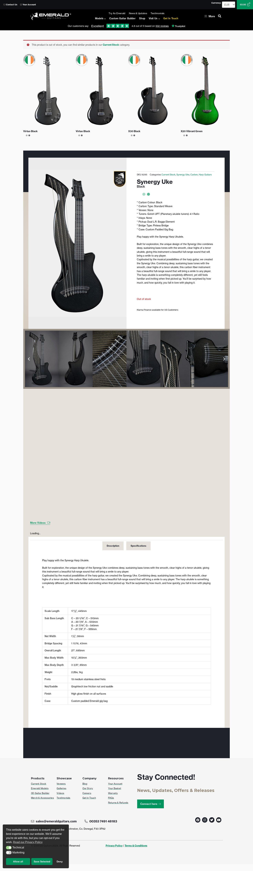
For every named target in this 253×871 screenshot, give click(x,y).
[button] (9, 847)
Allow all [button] (18, 861)
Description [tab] (113, 545)
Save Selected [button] (42, 861)
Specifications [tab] (138, 545)
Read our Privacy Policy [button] (28, 842)
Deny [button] (60, 861)
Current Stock (111, 44)
